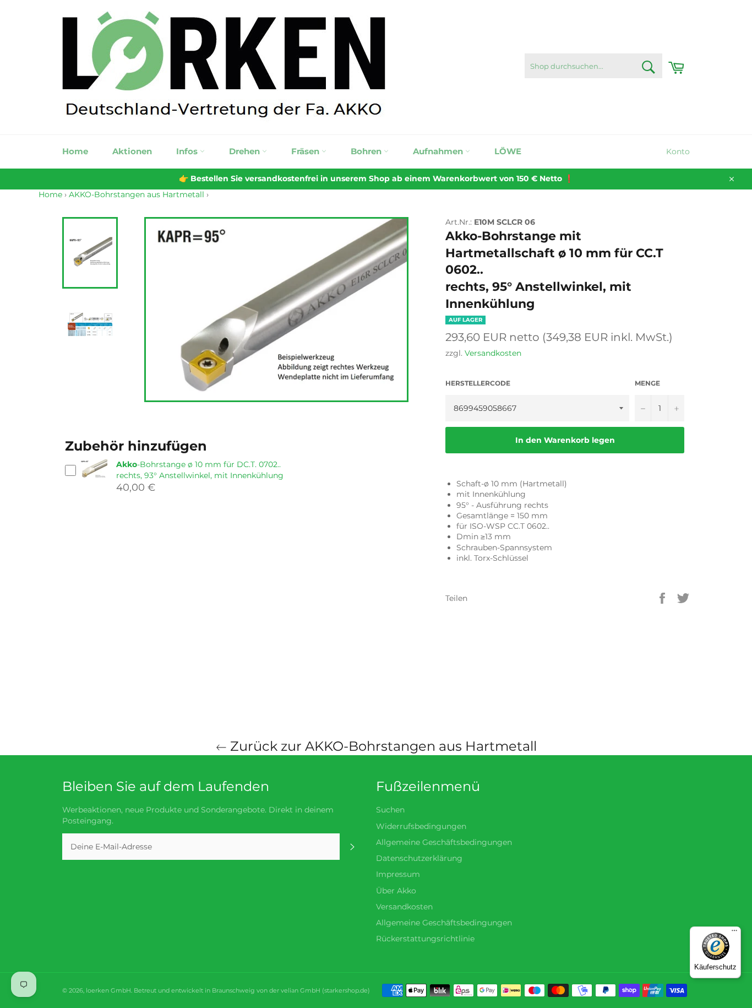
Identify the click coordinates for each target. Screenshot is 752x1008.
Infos (188, 151)
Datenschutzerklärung (419, 858)
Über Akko (396, 891)
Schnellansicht (93, 483)
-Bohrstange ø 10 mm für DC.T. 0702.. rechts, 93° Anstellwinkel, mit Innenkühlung (200, 469)
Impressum (398, 874)
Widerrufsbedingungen (421, 826)
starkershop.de (346, 990)
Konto (678, 151)
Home (75, 151)
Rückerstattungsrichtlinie (425, 939)
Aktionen (132, 151)
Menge (647, 383)
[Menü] (734, 933)
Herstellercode (477, 383)
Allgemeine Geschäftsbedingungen (444, 842)
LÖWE (507, 151)
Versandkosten (493, 353)
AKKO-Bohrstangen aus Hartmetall (136, 194)
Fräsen (306, 151)
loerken (97, 990)
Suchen (390, 810)
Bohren (367, 151)
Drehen (245, 151)
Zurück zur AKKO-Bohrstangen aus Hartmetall (382, 746)
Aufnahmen (439, 151)
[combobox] (593, 65)
